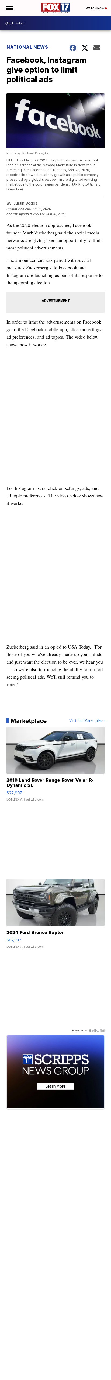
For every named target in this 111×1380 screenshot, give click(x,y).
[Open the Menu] (9, 8)
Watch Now (95, 8)
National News (27, 47)
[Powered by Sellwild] (97, 1031)
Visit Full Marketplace (87, 721)
